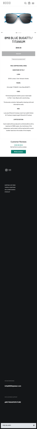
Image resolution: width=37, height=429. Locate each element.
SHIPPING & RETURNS (10, 185)
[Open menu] (33, 3)
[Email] (10, 170)
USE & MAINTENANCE (10, 189)
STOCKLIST (7, 192)
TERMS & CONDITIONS (10, 187)
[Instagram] (6, 170)
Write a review (18, 151)
